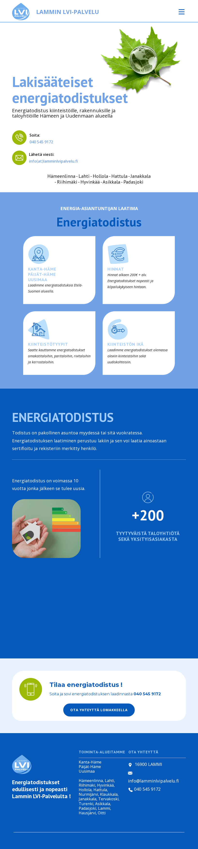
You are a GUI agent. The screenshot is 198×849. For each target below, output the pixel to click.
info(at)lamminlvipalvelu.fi (53, 161)
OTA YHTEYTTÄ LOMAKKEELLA (99, 710)
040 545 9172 (41, 142)
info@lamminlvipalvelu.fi (153, 781)
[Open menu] (181, 12)
